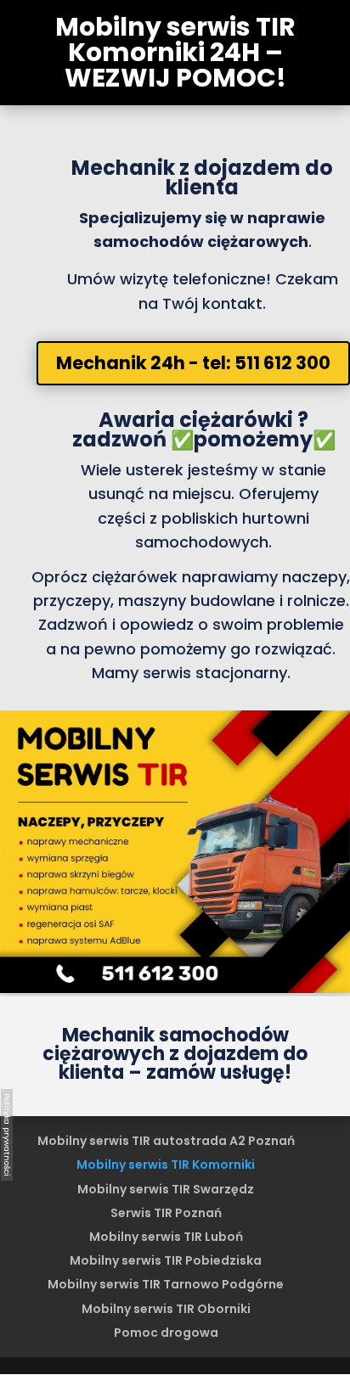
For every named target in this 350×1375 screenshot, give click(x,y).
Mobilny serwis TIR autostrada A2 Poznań (166, 1140)
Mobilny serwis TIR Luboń (166, 1236)
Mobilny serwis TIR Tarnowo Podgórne (166, 1284)
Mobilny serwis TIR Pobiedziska (166, 1260)
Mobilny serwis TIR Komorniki (165, 1164)
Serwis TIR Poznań (166, 1212)
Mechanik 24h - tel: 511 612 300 (193, 363)
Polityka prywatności (7, 1134)
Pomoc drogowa (166, 1332)
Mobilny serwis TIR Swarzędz (165, 1189)
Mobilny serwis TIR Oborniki (166, 1308)
